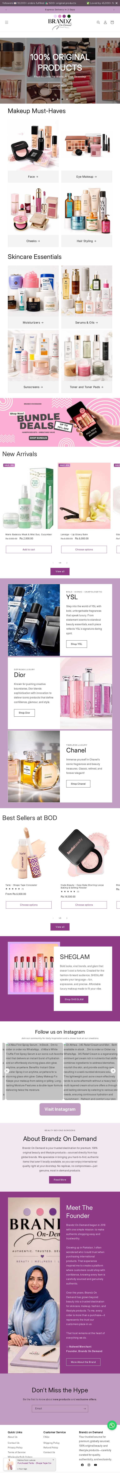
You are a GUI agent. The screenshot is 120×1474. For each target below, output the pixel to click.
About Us (13, 1437)
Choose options (84, 549)
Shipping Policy (51, 1443)
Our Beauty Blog (16, 1461)
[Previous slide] (45, 99)
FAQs (46, 1437)
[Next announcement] (113, 9)
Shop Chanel (78, 783)
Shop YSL (76, 644)
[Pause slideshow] (74, 99)
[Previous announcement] (6, 9)
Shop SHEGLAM (74, 999)
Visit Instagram (60, 1109)
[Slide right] (66, 562)
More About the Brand (83, 1362)
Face (31, 176)
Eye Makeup (84, 176)
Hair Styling (85, 241)
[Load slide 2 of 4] (57, 99)
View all (60, 571)
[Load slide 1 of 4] (53, 99)
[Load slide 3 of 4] (62, 99)
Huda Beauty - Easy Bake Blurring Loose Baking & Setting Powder (82, 886)
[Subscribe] (84, 1408)
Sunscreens (32, 387)
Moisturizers (31, 322)
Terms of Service (17, 1452)
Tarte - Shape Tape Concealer (21, 885)
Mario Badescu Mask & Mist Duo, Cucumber (28, 534)
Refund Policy (50, 1447)
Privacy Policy (15, 1447)
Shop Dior (24, 712)
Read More (60, 1179)
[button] (6, 22)
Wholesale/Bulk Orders (20, 1457)
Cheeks (31, 241)
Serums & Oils (85, 322)
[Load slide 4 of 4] (67, 99)
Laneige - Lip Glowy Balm (74, 534)
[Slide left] (53, 562)
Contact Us (14, 1443)
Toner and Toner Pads (85, 387)
